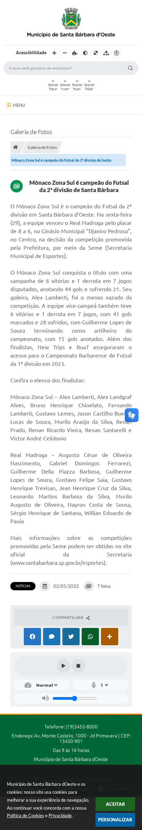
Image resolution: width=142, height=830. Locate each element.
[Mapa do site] (106, 53)
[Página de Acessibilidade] (116, 53)
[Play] (64, 666)
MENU (19, 105)
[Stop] (78, 666)
